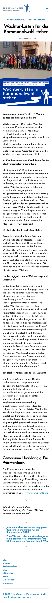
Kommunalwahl (16, 20)
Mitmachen (8, 573)
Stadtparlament (36, 20)
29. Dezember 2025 (27, 39)
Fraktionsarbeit (10, 567)
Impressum (8, 583)
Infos (5, 570)
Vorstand (7, 563)
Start (5, 560)
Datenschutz (9, 580)
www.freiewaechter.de (36, 493)
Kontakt (6, 576)
